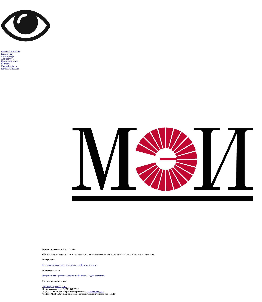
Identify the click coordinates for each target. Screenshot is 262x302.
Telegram (50, 286)
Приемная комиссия (10, 51)
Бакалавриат (7, 54)
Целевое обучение (9, 61)
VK (44, 286)
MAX (64, 286)
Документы (72, 276)
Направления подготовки (54, 276)
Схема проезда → (96, 291)
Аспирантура (7, 59)
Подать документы (10, 68)
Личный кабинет (9, 66)
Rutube (58, 286)
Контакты (5, 64)
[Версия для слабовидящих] (25, 49)
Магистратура (7, 56)
